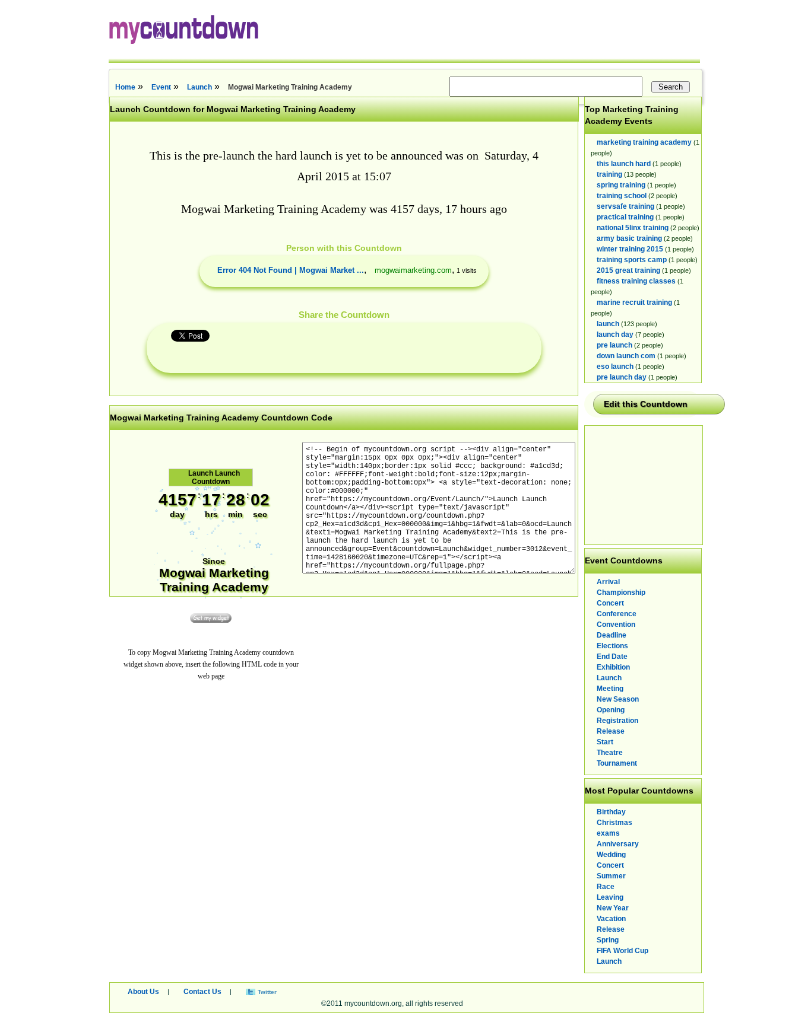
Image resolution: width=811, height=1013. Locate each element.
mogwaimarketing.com (413, 270)
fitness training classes (636, 281)
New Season (618, 699)
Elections (612, 646)
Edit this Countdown (646, 404)
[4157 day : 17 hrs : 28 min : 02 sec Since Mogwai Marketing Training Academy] (213, 602)
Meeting (610, 688)
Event (161, 87)
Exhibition (613, 667)
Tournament (617, 763)
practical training (625, 217)
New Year (613, 908)
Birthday (611, 812)
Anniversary (618, 844)
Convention (616, 624)
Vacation (611, 919)
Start (605, 742)
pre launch (614, 345)
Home (125, 87)
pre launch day (622, 377)
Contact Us (202, 991)
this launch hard (624, 164)
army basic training (629, 238)
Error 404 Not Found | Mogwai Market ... (290, 270)
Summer (611, 876)
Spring (608, 940)
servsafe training (625, 206)
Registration (617, 720)
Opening (611, 710)
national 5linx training (633, 228)
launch (608, 324)
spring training (621, 185)
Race (605, 887)
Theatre (610, 752)
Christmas (614, 822)
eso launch (615, 366)
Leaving (610, 897)
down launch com (626, 356)
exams (608, 833)
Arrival (608, 582)
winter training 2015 (630, 249)
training (609, 174)
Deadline (611, 635)
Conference (616, 614)
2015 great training (628, 270)
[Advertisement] (644, 485)
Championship (621, 592)
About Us (143, 991)
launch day (615, 334)
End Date (612, 656)
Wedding (611, 854)
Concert (610, 603)
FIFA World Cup (622, 951)
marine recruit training (634, 302)
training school (622, 196)
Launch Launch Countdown (214, 477)
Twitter (267, 992)
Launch (199, 87)
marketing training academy (644, 142)
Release (611, 731)
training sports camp (632, 260)
